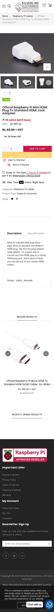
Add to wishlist (16, 160)
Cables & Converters (27, 193)
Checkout (7, 518)
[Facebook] (17, 199)
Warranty (6, 495)
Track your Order (10, 508)
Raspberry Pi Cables (23, 16)
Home (5, 16)
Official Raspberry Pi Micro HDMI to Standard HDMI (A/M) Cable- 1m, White (27, 382)
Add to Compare (21, 164)
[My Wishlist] (44, 6)
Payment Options (10, 474)
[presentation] (4, 93)
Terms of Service (10, 485)
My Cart (6, 513)
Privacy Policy (9, 479)
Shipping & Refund (11, 490)
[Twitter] (12, 199)
